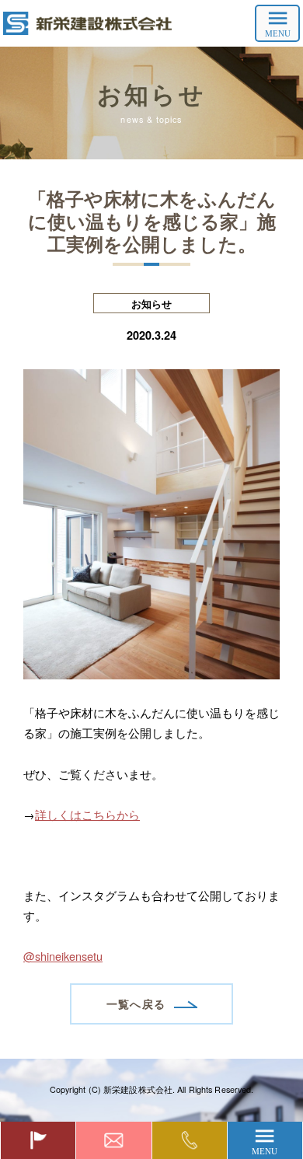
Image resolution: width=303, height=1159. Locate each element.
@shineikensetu (63, 956)
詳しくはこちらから (87, 814)
